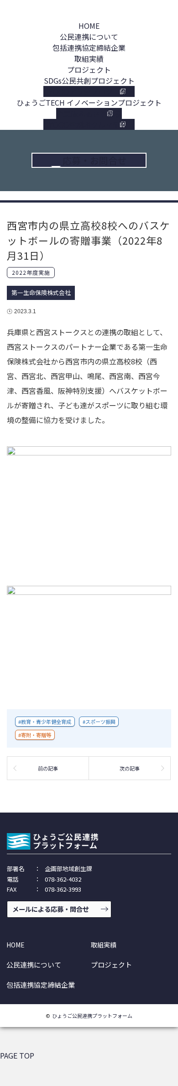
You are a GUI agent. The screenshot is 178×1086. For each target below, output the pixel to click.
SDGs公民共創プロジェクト (89, 80)
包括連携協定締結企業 (89, 47)
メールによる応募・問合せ (50, 909)
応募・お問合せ (94, 160)
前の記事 (48, 768)
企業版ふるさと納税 (89, 113)
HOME (89, 25)
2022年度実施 (31, 272)
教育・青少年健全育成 (46, 721)
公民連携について (89, 36)
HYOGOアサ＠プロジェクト (89, 91)
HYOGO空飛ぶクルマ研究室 (89, 124)
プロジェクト (89, 69)
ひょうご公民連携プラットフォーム (92, 1015)
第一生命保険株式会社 (41, 292)
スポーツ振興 (100, 721)
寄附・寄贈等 (36, 734)
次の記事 (130, 768)
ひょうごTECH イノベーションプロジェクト (89, 102)
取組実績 (89, 58)
